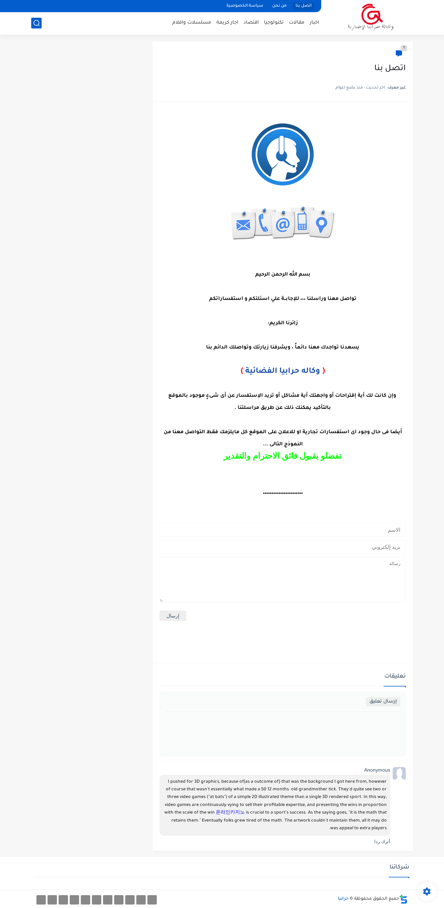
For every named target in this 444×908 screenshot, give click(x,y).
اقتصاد (251, 22)
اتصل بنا (303, 6)
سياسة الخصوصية (245, 6)
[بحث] (36, 23)
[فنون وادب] (74, 900)
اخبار (314, 22)
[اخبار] (85, 900)
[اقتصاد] (96, 900)
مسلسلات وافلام (191, 22)
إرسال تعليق (383, 701)
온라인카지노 (230, 812)
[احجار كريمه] (52, 900)
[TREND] (41, 900)
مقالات (297, 22)
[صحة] (130, 900)
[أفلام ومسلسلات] (152, 900)
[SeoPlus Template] (403, 899)
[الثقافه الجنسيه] (141, 900)
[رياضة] (107, 900)
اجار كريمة (227, 22)
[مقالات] (63, 900)
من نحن (279, 6)
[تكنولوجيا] (118, 900)
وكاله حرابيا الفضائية (282, 372)
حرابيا (343, 899)
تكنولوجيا (274, 22)
